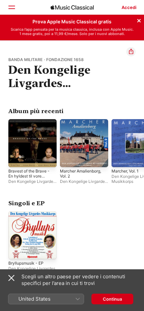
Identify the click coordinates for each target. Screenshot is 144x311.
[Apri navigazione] (11, 7)
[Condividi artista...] (131, 51)
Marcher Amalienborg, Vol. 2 (80, 174)
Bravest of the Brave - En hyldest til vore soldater (29, 176)
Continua (112, 299)
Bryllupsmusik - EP (26, 263)
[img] (72, 7)
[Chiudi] (139, 20)
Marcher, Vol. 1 (125, 171)
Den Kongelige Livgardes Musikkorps (31, 184)
